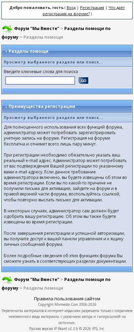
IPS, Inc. (98, 328)
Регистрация (92, 7)
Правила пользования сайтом (67, 298)
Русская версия (41, 328)
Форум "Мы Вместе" (36, 28)
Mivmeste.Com (66, 304)
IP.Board (60, 328)
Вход (71, 7)
